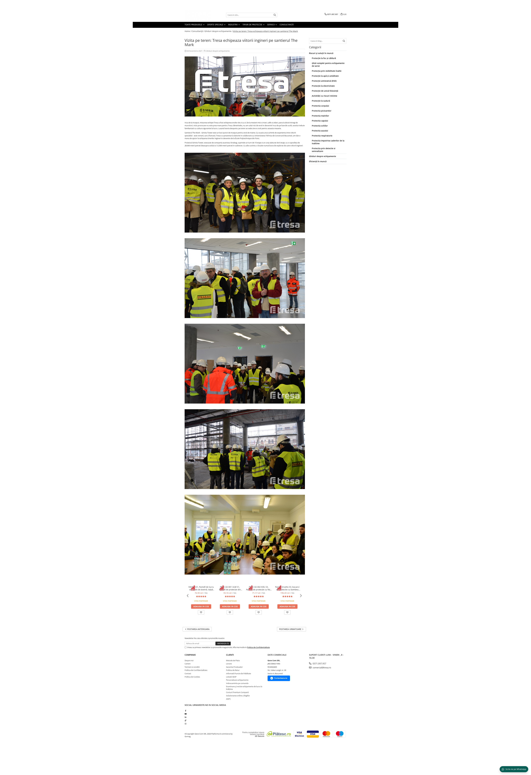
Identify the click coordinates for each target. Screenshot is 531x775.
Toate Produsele (194, 24)
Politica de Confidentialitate (258, 647)
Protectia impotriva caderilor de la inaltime (328, 142)
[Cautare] (274, 15)
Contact (188, 673)
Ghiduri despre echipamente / (219, 31)
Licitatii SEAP (231, 677)
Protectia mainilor (320, 115)
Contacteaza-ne (280, 678)
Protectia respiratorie (322, 135)
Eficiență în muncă (317, 161)
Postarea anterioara (198, 629)
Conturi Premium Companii (237, 692)
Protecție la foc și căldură (324, 58)
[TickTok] (185, 720)
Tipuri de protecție (253, 24)
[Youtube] (185, 714)
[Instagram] (185, 723)
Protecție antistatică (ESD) (324, 81)
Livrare (229, 663)
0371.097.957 (319, 663)
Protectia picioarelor (321, 110)
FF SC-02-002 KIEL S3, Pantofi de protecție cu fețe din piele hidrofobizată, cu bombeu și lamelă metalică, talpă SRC (258, 588)
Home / (188, 31)
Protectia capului (320, 120)
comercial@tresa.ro (321, 667)
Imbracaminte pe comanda (237, 683)
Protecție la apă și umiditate (325, 76)
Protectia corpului (320, 105)
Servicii (271, 24)
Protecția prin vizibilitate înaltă (326, 71)
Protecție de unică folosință (325, 91)
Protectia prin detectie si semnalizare (323, 149)
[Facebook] (185, 710)
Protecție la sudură (321, 100)
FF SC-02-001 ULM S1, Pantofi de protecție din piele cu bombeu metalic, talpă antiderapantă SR (230, 588)
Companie (190, 654)
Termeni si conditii (192, 667)
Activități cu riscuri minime (324, 95)
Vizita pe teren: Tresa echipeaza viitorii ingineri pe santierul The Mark (265, 31)
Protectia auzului (320, 130)
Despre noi (189, 660)
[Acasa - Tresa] (198, 15)
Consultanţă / (198, 31)
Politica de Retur (233, 670)
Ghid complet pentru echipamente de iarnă (328, 64)
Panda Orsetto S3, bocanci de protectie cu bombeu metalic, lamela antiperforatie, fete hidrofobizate (287, 588)
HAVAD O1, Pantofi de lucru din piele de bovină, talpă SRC (201, 588)
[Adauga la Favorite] (201, 612)
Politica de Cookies (192, 677)
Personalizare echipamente (237, 680)
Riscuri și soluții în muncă (321, 53)
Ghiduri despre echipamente (218, 51)
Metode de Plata (233, 660)
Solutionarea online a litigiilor (238, 695)
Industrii (233, 24)
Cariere (187, 663)
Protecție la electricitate (323, 86)
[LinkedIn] (185, 717)
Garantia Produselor (234, 667)
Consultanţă (287, 24)
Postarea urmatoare (290, 629)
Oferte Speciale (215, 24)
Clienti (230, 654)
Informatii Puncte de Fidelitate (238, 673)
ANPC (228, 699)
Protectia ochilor (320, 125)
